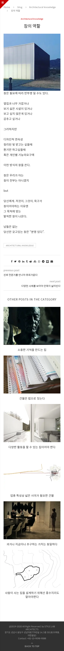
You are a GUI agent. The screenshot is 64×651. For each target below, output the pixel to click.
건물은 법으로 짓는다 (32, 398)
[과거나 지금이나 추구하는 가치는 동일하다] (32, 520)
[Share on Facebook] (11, 261)
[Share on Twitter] (15, 261)
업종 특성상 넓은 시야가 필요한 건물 (32, 495)
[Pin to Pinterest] (19, 261)
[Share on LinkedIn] (23, 261)
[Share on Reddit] (30, 261)
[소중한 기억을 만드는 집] (32, 326)
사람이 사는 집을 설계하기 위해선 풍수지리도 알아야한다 (32, 595)
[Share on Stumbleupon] (35, 261)
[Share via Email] (51, 261)
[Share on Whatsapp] (39, 261)
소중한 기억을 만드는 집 (32, 350)
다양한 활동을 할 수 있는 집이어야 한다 (32, 447)
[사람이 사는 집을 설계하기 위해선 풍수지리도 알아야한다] (32, 569)
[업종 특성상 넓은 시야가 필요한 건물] (32, 472)
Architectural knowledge (42, 7)
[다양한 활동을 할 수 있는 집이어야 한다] (32, 423)
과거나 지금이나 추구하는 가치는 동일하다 (32, 544)
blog (19, 7)
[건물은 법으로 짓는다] (32, 374)
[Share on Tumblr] (27, 261)
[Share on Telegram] (43, 261)
